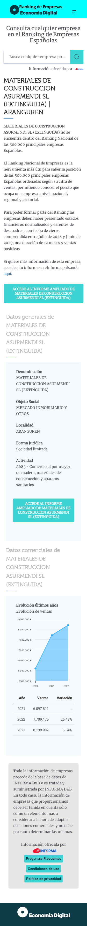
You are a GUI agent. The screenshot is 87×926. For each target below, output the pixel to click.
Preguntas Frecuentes (43, 858)
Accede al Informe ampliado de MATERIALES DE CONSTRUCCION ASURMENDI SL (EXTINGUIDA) (44, 293)
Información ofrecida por (51, 69)
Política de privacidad (43, 878)
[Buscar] (76, 57)
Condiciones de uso (43, 868)
